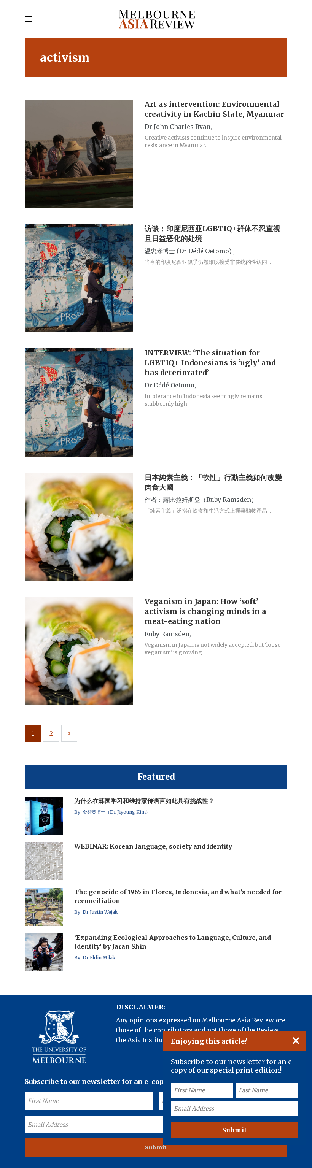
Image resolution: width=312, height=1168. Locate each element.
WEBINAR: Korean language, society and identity (153, 846)
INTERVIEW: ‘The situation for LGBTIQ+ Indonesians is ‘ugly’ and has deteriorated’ (210, 362)
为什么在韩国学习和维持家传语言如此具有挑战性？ (144, 801)
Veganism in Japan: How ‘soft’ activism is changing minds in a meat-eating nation (205, 611)
